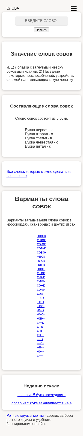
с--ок (41, 273)
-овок (41, 236)
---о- (40, 343)
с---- (40, 355)
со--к (41, 285)
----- (40, 359)
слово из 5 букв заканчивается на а (42, 403)
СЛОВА (12, 8)
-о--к (40, 310)
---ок (40, 298)
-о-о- (40, 314)
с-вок (41, 240)
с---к (40, 322)
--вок (41, 256)
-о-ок (41, 260)
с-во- (41, 281)
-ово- (41, 269)
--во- (40, 306)
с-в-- (40, 331)
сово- (41, 252)
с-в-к (41, 277)
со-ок (41, 244)
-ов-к (41, 265)
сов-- (41, 293)
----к (40, 339)
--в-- (40, 347)
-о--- (40, 351)
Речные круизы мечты (25, 415)
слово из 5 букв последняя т (42, 395)
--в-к (40, 302)
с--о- (40, 326)
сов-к (41, 248)
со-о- (41, 289)
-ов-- (40, 318)
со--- (40, 335)
